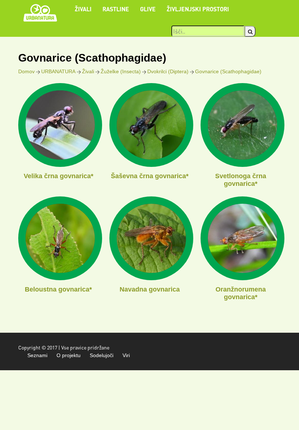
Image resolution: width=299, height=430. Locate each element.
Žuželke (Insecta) (121, 71)
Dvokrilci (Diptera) (168, 71)
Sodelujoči (101, 355)
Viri (126, 355)
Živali (83, 9)
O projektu (69, 355)
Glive (148, 9)
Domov (26, 71)
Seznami (37, 355)
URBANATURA (58, 71)
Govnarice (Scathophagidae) (228, 71)
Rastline (115, 9)
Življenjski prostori (198, 9)
